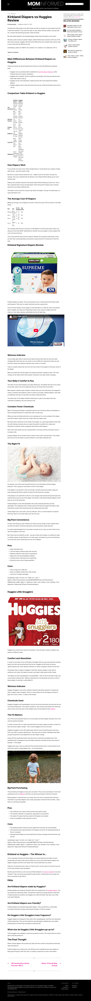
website (52, 709)
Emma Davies (12, 24)
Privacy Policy (64, 989)
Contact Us (65, 987)
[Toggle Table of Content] (9, 55)
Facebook (74, 985)
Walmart (22, 794)
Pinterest (74, 987)
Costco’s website (48, 872)
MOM (45, 4)
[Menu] (8, 4)
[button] (34, 464)
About (66, 985)
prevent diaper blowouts (45, 72)
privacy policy (77, 16)
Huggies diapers (52, 890)
